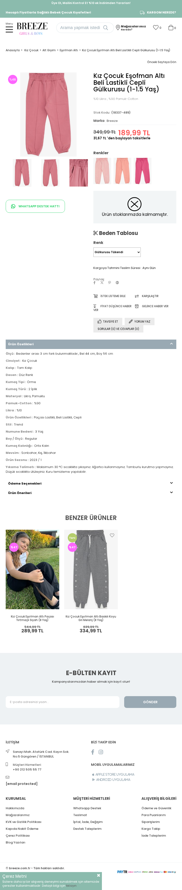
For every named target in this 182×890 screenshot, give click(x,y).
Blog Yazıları (15, 842)
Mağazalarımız (18, 815)
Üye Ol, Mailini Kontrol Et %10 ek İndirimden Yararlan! (91, 3)
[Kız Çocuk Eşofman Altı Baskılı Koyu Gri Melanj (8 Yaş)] (91, 569)
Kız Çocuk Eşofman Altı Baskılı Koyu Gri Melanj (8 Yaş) (91, 618)
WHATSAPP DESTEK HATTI (38, 206)
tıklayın (71, 885)
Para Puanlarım (153, 815)
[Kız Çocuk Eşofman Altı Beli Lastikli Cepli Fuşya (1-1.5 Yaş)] (142, 171)
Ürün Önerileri (20, 493)
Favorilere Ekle (54, 535)
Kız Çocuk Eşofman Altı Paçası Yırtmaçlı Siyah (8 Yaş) (32, 618)
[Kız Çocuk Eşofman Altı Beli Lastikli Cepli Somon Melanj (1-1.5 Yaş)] (102, 171)
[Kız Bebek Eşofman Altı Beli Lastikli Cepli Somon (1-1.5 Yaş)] (122, 171)
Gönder (150, 702)
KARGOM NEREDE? (161, 12)
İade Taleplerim (153, 835)
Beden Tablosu (118, 233)
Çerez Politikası (18, 835)
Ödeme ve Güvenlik (156, 808)
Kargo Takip (150, 828)
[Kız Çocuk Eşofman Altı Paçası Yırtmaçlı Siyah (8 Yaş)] (32, 569)
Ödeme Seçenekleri (24, 483)
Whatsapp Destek (87, 808)
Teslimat (80, 815)
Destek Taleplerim (87, 828)
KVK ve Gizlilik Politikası (23, 822)
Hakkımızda (15, 808)
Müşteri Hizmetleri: (27, 767)
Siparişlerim (150, 822)
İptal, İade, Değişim (88, 822)
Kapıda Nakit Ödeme (22, 828)
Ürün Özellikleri (21, 344)
